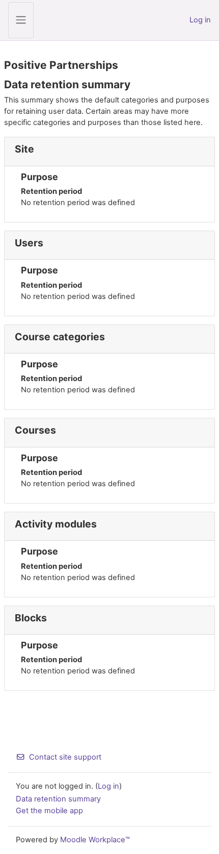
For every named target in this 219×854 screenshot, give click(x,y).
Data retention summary (58, 798)
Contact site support (65, 757)
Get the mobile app (49, 810)
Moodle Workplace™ (95, 839)
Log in (200, 19)
